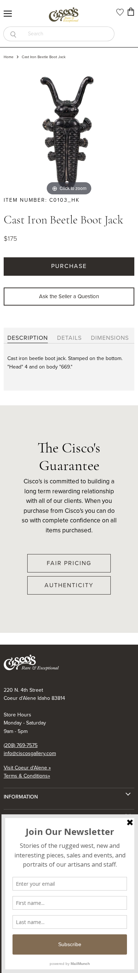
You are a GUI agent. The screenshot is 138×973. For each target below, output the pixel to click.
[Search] (13, 34)
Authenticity (69, 585)
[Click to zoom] (69, 131)
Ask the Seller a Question (69, 296)
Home (9, 57)
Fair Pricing (69, 563)
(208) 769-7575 (21, 745)
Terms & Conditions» (27, 776)
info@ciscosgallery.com (30, 753)
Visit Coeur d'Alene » (27, 768)
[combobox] (68, 34)
